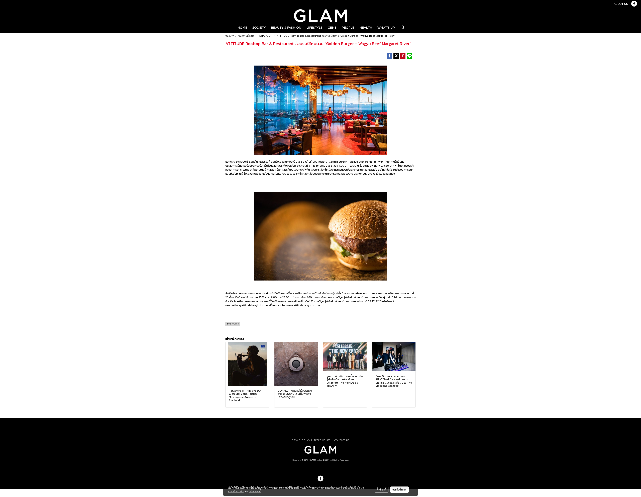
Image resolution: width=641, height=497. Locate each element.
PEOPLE (348, 27)
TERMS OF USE (322, 440)
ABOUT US (621, 3)
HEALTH (365, 27)
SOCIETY (259, 27)
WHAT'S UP (386, 27)
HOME (242, 27)
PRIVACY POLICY (301, 440)
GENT (332, 27)
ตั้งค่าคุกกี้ (381, 489)
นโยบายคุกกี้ (255, 491)
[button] (402, 27)
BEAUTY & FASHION (286, 27)
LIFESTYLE (314, 27)
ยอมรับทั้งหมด (399, 489)
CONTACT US (341, 440)
